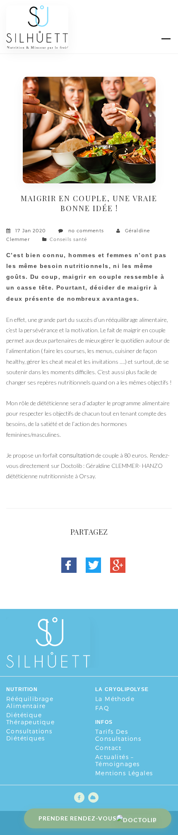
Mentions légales (124, 773)
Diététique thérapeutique (30, 718)
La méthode (115, 698)
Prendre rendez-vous (77, 818)
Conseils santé (68, 239)
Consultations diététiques (29, 735)
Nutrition (22, 689)
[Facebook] (73, 569)
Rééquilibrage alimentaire (29, 702)
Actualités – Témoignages (117, 760)
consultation (76, 455)
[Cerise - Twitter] (98, 569)
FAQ (102, 707)
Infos (104, 722)
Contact (108, 747)
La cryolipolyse (122, 689)
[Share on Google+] (122, 569)
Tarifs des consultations (118, 735)
